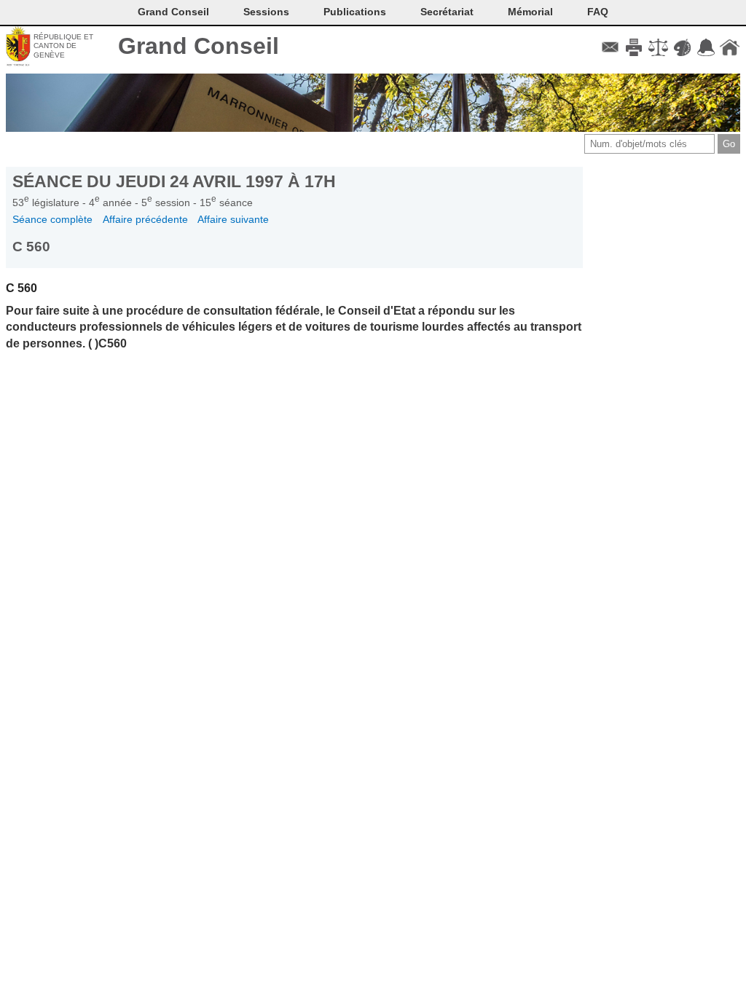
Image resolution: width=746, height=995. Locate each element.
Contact (610, 47)
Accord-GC (705, 47)
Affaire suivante (233, 219)
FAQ (597, 11)
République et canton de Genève (63, 46)
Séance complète (52, 219)
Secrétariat (447, 11)
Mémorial (530, 11)
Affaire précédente (145, 219)
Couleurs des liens (682, 47)
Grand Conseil (198, 46)
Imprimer (634, 47)
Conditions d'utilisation (658, 47)
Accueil (729, 47)
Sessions (266, 11)
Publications (354, 11)
